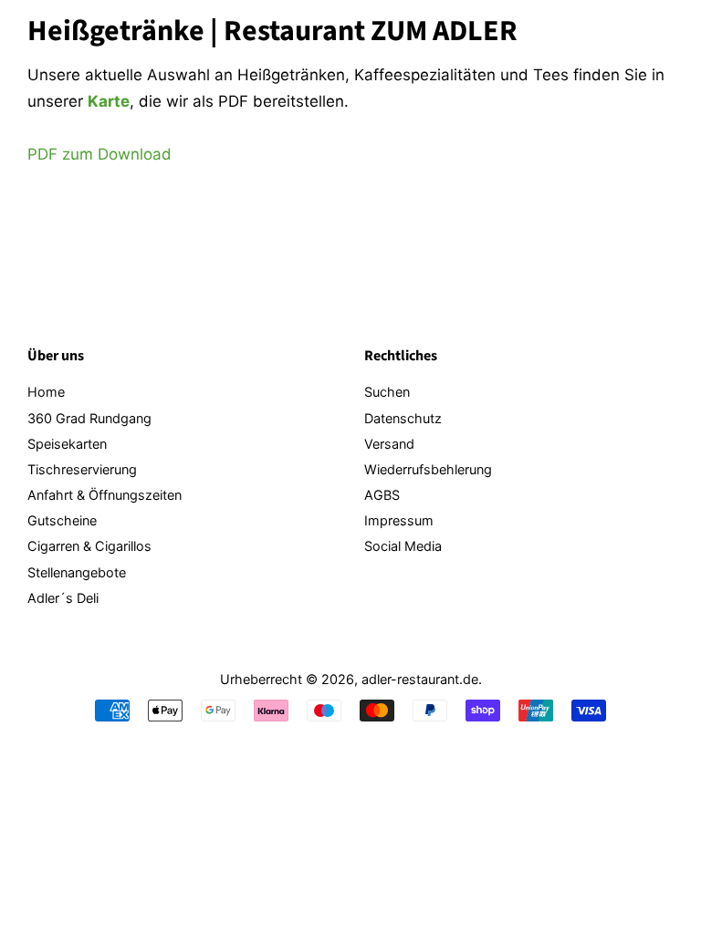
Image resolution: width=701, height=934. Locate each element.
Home (46, 392)
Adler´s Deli (63, 598)
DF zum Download (104, 154)
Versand (389, 443)
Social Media (403, 546)
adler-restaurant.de (419, 679)
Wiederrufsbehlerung (428, 469)
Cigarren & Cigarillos (89, 546)
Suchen (387, 392)
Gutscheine (62, 520)
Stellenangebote (76, 572)
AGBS (382, 495)
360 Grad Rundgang (89, 418)
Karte (109, 101)
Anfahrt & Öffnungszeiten (104, 495)
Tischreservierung (82, 469)
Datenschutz (403, 418)
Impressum (399, 520)
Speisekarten (67, 443)
